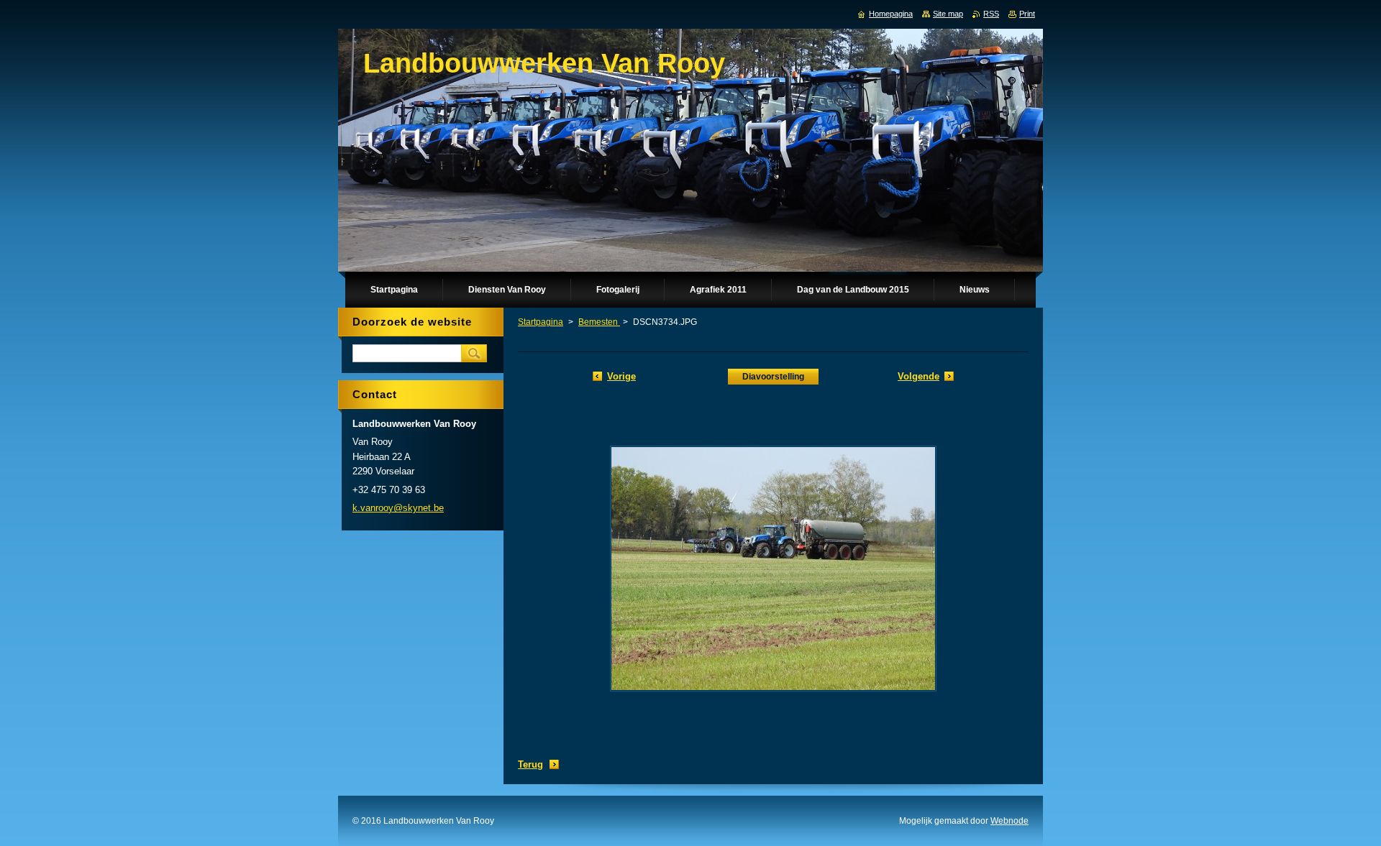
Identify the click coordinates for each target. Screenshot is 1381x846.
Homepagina (891, 13)
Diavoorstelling (773, 377)
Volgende (918, 376)
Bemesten (599, 322)
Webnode (1009, 821)
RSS (991, 13)
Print (1027, 13)
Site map (948, 13)
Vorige (621, 376)
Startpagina (540, 322)
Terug (530, 764)
